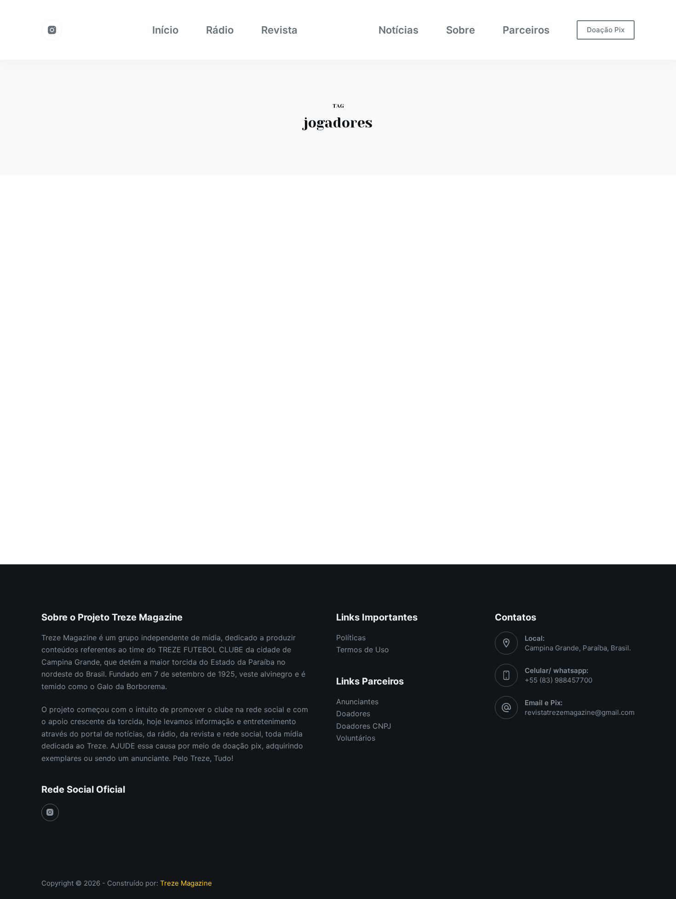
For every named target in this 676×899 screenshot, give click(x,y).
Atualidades (75, 266)
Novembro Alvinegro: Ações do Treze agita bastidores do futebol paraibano (135, 296)
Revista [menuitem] (279, 30)
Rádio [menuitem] (220, 30)
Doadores (353, 713)
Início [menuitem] (165, 30)
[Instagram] (51, 30)
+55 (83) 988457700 (558, 680)
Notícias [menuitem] (398, 30)
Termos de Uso (362, 649)
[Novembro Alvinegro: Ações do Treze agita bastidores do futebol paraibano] (135, 394)
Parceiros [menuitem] (526, 30)
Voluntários (355, 737)
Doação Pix (605, 29)
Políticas (351, 637)
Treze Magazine (186, 883)
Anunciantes (357, 701)
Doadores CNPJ (363, 726)
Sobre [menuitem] (460, 30)
